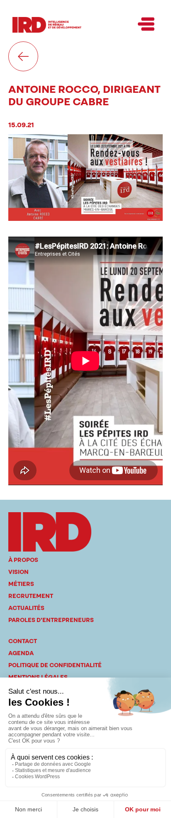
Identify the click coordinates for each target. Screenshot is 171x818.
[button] (146, 24)
